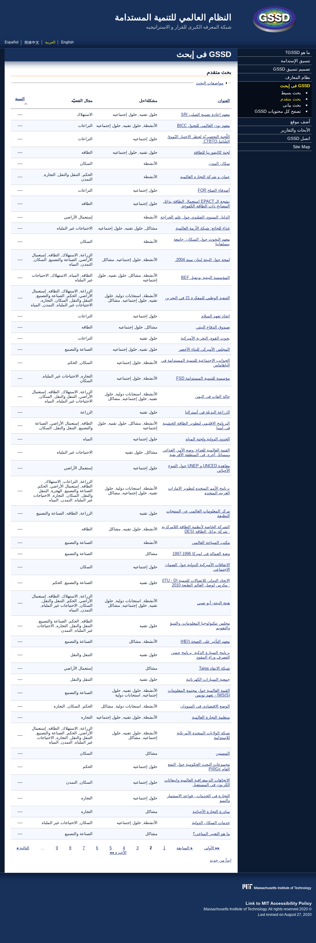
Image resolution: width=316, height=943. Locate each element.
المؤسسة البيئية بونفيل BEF (205, 277)
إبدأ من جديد (220, 860)
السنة (20, 98)
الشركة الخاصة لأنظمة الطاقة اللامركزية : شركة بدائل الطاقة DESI (196, 529)
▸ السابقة (185, 848)
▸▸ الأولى (212, 848)
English (67, 42)
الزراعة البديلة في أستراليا (207, 412)
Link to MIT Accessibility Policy (279, 903)
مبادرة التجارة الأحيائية (211, 811)
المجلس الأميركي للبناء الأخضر (204, 349)
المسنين (223, 753)
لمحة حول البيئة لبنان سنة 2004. (202, 259)
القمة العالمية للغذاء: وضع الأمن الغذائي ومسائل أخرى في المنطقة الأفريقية (196, 452)
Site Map (301, 146)
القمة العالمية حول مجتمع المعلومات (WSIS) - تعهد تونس (199, 692)
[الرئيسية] (275, 20)
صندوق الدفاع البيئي (213, 327)
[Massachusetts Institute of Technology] (158, 887)
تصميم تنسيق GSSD (291, 69)
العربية (50, 42)
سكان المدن (219, 163)
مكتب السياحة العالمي (211, 542)
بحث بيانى (292, 105)
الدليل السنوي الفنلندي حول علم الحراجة (195, 217)
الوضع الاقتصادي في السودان (205, 706)
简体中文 (31, 42)
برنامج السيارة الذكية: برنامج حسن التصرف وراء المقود (200, 654)
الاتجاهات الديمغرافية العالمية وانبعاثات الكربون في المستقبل (197, 782)
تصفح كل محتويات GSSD (278, 111)
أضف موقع (300, 121)
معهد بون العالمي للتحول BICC (203, 125)
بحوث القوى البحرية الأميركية (205, 338)
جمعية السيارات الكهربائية (208, 679)
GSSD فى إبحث (295, 85)
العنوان (224, 100)
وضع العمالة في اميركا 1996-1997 (201, 553)
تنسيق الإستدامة (295, 60)
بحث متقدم (291, 98)
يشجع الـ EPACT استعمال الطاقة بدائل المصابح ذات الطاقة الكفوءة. (196, 203)
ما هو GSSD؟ (297, 52)
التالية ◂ (22, 848)
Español (12, 42)
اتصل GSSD (298, 138)
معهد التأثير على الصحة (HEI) (205, 641)
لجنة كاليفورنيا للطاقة (212, 152)
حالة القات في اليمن (212, 396)
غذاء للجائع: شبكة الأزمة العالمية (203, 228)
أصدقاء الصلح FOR (214, 190)
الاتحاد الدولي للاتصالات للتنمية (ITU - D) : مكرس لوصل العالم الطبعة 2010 (196, 582)
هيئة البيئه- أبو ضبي (213, 603)
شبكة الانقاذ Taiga (214, 668)
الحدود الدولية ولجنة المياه (208, 439)
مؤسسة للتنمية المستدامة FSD (203, 378)
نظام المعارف (297, 77)
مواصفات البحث (209, 83)
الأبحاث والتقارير (295, 130)
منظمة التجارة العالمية (211, 717)
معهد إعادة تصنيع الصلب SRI (205, 114)
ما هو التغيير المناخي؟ (211, 833)
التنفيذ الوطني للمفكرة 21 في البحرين (197, 298)
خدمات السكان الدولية (211, 822)
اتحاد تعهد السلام (215, 316)
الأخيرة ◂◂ (118, 852)
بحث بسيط (291, 92)
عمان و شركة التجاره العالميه (205, 176)
